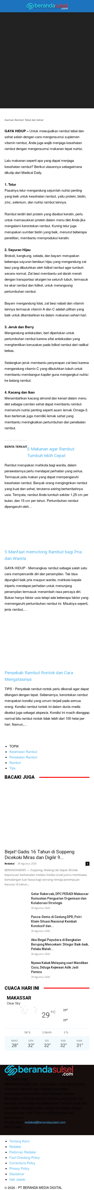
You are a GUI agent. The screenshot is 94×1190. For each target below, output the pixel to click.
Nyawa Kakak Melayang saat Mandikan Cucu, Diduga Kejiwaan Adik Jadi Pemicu (59, 967)
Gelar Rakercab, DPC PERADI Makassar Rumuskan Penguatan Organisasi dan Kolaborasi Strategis (60, 898)
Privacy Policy (19, 1168)
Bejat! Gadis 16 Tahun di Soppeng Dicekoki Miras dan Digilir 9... (39, 854)
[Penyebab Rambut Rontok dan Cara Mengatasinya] (47, 641)
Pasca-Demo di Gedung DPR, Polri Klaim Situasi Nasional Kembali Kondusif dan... (56, 921)
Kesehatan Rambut (23, 751)
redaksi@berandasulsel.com (45, 1122)
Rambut (15, 762)
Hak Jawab (17, 1179)
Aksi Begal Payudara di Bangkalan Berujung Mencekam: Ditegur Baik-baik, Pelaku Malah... (60, 944)
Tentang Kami (19, 1141)
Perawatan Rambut (23, 757)
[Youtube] (36, 1132)
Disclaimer (16, 1174)
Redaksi (9, 863)
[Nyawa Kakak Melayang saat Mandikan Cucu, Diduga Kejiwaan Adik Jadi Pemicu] (16, 968)
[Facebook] (8, 1132)
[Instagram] (17, 1132)
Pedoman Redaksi (22, 1152)
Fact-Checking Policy (24, 1157)
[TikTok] (27, 1132)
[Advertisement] (47, 61)
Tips (12, 768)
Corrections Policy (22, 1163)
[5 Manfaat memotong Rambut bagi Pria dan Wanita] (47, 520)
